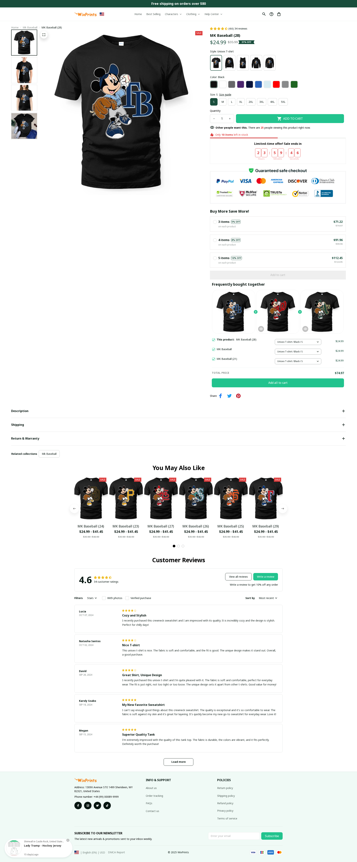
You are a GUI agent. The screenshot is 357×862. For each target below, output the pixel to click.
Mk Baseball (30, 27)
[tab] (174, 546)
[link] (14, 848)
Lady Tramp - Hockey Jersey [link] (42, 845)
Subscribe (272, 836)
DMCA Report (116, 852)
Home (15, 27)
